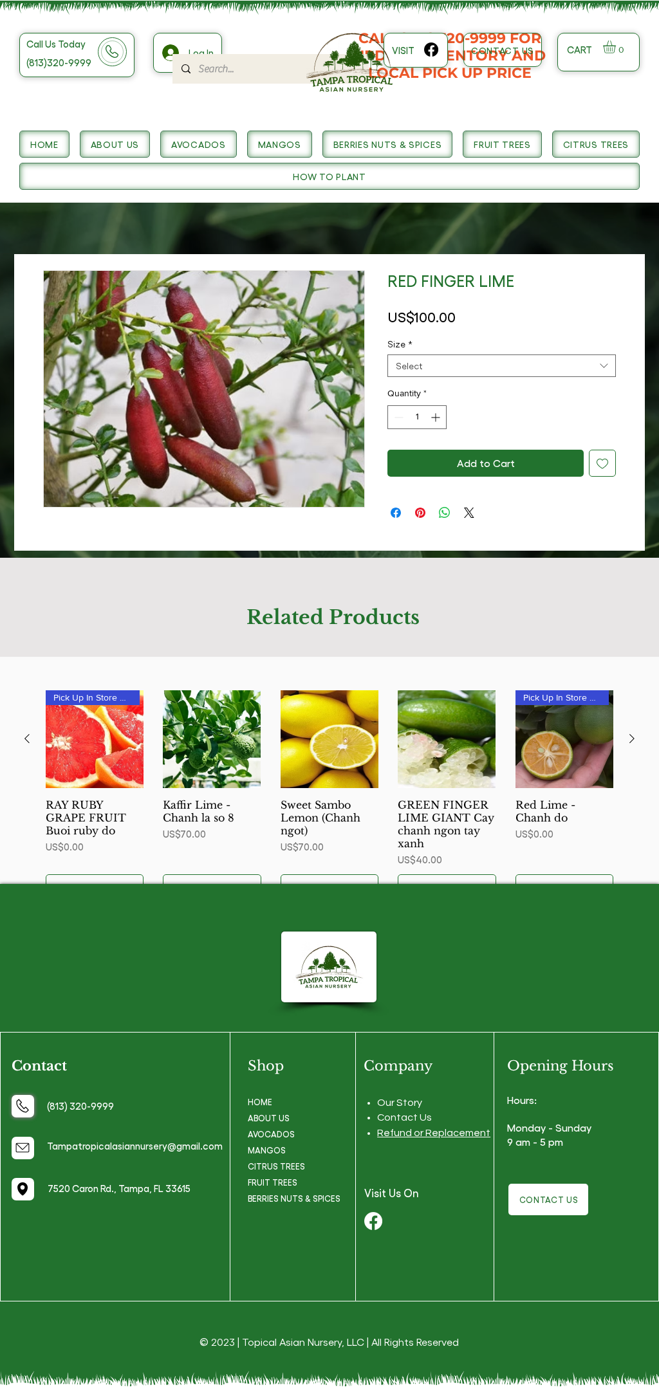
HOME (260, 1102)
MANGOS (267, 1150)
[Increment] (437, 417)
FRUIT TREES (272, 1182)
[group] (329, 795)
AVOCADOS (271, 1134)
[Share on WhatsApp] (444, 512)
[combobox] (501, 365)
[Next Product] (632, 738)
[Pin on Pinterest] (420, 512)
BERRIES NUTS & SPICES (294, 1198)
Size (400, 343)
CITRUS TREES (276, 1166)
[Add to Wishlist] (602, 463)
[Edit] (23, 1106)
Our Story (399, 1103)
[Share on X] (469, 512)
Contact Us (404, 1117)
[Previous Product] (27, 738)
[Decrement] (397, 417)
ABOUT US (269, 1118)
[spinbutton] (417, 417)
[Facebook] (431, 49)
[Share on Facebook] (396, 512)
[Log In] (169, 53)
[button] (617, 47)
